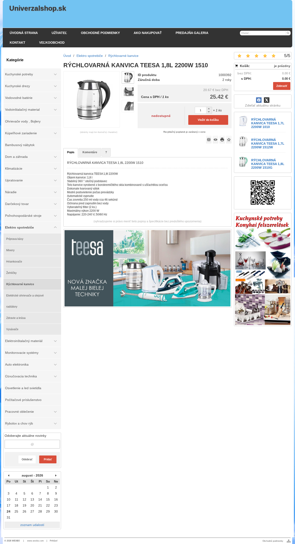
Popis (70, 152)
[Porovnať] (209, 140)
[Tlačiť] (222, 140)
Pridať (48, 459)
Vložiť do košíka (208, 120)
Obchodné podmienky (273, 541)
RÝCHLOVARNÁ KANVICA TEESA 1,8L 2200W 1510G (267, 163)
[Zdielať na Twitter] (266, 100)
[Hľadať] (288, 33)
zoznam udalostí (32, 525)
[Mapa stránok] (289, 541)
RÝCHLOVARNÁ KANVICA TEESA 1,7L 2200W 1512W (267, 143)
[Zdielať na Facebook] (259, 100)
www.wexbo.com (35, 541)
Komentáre (90, 152)
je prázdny (282, 66)
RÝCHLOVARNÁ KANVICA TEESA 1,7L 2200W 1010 (267, 123)
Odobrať (27, 459)
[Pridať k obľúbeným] (229, 140)
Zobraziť (281, 86)
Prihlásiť (53, 541)
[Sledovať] (215, 140)
